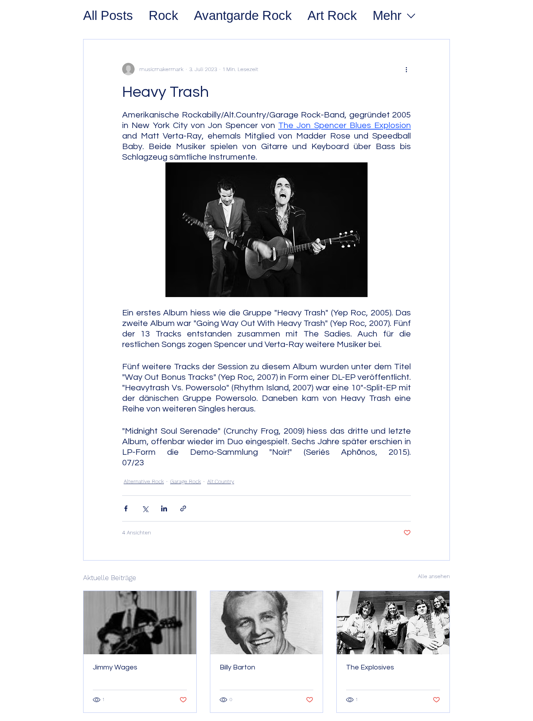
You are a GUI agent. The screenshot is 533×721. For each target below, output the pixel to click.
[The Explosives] (393, 622)
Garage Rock (185, 481)
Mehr (387, 15)
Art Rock (332, 15)
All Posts (108, 15)
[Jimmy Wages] (140, 622)
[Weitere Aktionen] (406, 69)
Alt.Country (220, 481)
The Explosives (370, 667)
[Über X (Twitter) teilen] (145, 508)
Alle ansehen (434, 576)
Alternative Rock (144, 481)
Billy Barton (237, 667)
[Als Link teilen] (183, 508)
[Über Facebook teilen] (126, 508)
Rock (163, 15)
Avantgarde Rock (243, 15)
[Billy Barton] (266, 622)
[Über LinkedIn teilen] (164, 508)
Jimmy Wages (115, 667)
